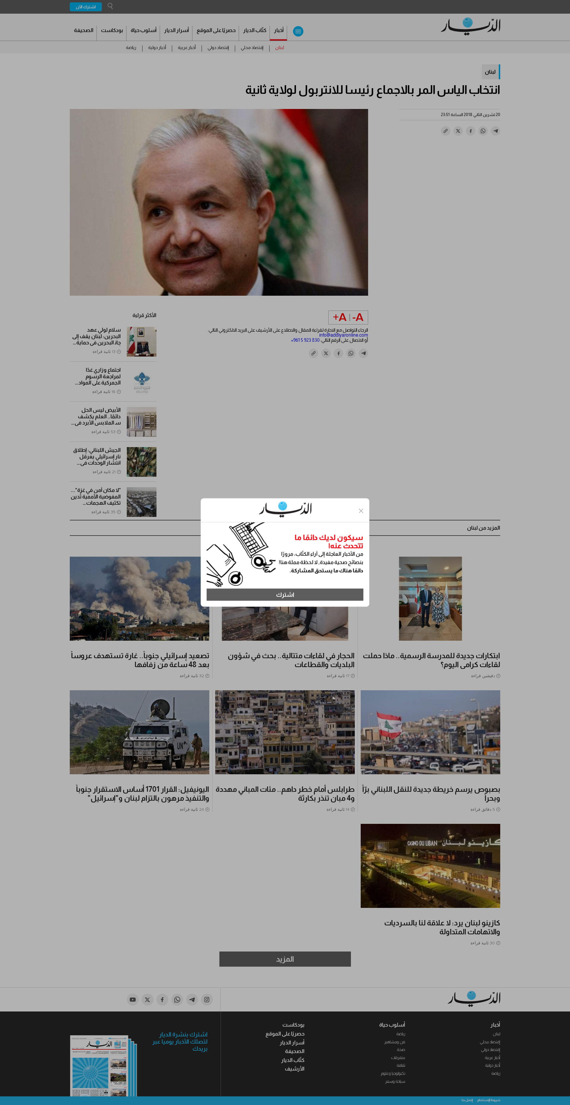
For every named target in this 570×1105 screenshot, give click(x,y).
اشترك (285, 594)
